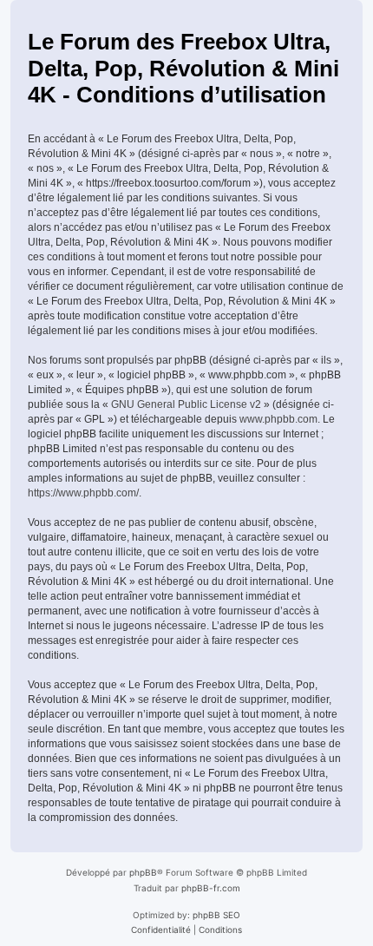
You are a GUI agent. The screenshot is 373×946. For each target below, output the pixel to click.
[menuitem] (161, 929)
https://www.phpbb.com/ (83, 493)
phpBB (143, 872)
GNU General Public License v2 (186, 404)
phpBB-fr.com (210, 888)
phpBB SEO (216, 915)
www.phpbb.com (278, 419)
